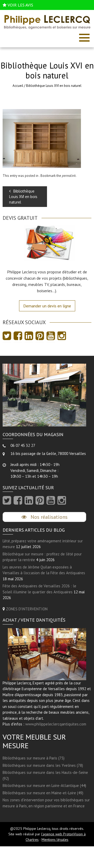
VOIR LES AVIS (20, 5)
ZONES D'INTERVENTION (27, 608)
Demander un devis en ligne (47, 305)
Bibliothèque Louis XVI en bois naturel (23, 196)
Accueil (18, 85)
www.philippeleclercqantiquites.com (55, 724)
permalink (69, 175)
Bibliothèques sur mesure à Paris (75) (33, 758)
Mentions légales (55, 839)
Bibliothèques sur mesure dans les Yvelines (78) (43, 765)
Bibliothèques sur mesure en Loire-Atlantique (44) (44, 785)
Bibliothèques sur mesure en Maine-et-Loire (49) (43, 792)
